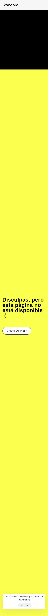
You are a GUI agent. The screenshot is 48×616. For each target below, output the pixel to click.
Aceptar (24, 605)
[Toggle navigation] (38, 5)
